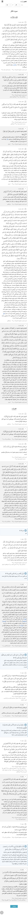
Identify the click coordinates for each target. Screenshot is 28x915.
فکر (4, 314)
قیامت (14, 65)
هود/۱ (25, 619)
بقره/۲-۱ (21, 626)
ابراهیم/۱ (24, 621)
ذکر (7, 139)
